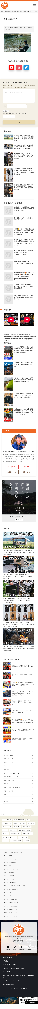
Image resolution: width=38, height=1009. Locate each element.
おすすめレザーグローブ (10, 892)
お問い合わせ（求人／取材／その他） (14, 968)
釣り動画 (26, 467)
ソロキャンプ (7, 823)
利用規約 (5, 961)
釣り (5, 798)
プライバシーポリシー (9, 964)
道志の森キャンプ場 (25, 830)
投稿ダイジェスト (9, 762)
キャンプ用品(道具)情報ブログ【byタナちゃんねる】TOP (15, 11)
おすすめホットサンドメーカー (12, 889)
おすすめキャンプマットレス (11, 899)
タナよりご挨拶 (7, 957)
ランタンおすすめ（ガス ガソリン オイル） (14, 886)
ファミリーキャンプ (19, 823)
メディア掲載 (6, 971)
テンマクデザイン (16, 840)
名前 (4, 106)
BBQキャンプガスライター (11, 876)
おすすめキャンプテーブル (10, 859)
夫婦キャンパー (27, 833)
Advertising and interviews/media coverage (15, 981)
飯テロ (6, 801)
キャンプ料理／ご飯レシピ (11, 773)
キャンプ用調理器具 (9, 872)
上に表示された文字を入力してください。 (17, 113)
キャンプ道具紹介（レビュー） (13, 776)
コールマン (17, 827)
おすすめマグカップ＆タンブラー (12, 906)
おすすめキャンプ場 (9, 879)
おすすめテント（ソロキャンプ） (12, 869)
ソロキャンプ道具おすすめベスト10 (13, 852)
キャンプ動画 (11, 467)
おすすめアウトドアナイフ (10, 916)
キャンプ (6, 769)
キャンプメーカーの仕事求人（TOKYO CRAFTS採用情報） (19, 976)
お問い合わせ (26, 472)
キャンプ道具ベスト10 (9, 837)
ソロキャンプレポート (10, 780)
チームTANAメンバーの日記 (12, 787)
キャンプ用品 (27, 827)
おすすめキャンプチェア (10, 862)
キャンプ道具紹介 (19, 820)
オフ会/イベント (8, 755)
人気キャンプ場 (8, 791)
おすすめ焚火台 (8, 855)
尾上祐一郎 (31, 823)
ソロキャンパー (15, 833)
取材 (5, 794)
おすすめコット (8, 865)
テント (5, 830)
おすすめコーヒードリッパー (11, 912)
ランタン (26, 840)
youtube (5, 840)
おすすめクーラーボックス (10, 882)
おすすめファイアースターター (11, 902)
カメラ (6, 766)
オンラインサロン (9, 759)
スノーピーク (7, 827)
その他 (6, 784)
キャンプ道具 (7, 820)
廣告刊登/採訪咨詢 (8, 984)
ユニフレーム (23, 837)
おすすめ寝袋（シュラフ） (10, 909)
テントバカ (13, 830)
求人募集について (11, 472)
